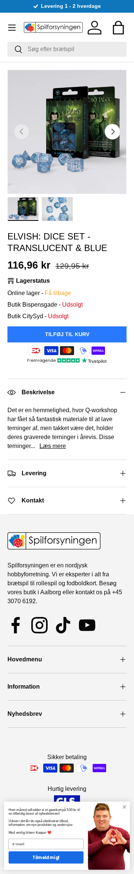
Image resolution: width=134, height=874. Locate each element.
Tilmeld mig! (46, 858)
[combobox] (67, 49)
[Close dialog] (124, 807)
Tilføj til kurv (67, 334)
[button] (118, 28)
